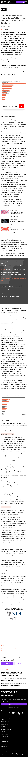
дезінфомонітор (13, 649)
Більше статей (5, 669)
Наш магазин (4, 743)
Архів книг (3, 748)
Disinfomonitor (4, 736)
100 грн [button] (4, 286)
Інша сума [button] (4, 290)
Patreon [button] (4, 296)
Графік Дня (3, 744)
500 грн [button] (11, 286)
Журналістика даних (6, 729)
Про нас (3, 718)
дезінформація (5, 650)
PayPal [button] (13, 300)
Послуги (3, 731)
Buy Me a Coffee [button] (14, 296)
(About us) (7, 718)
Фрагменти (3, 721)
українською (10, 753)
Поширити (5, 29)
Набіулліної (16, 540)
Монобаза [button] (5, 300)
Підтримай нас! (4, 741)
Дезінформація (4, 734)
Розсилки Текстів (5, 723)
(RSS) (5, 719)
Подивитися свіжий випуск (14, 707)
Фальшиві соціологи (6, 733)
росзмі (20, 649)
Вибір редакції (4, 724)
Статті (2, 719)
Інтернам (3, 738)
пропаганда (5, 649)
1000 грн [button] (18, 286)
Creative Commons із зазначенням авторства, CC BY (14, 752)
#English (3, 726)
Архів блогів (4, 746)
